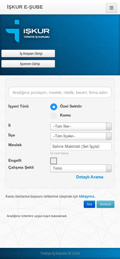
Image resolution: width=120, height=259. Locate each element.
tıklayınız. (87, 196)
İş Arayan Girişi (30, 54)
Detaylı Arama (89, 177)
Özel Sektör (71, 106)
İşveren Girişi (30, 64)
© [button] (69, 253)
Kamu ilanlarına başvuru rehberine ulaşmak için (51, 196)
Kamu (65, 115)
